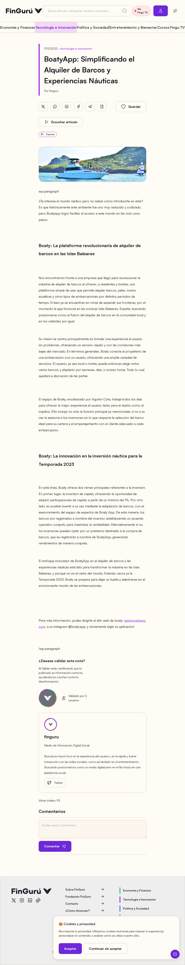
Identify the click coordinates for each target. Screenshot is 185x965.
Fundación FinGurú (78, 896)
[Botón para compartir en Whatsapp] (54, 106)
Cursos (163, 27)
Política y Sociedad (93, 27)
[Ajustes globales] (175, 11)
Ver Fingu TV (142, 11)
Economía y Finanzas (17, 27)
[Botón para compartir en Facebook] (78, 106)
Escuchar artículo (64, 122)
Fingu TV (177, 27)
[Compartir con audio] (101, 106)
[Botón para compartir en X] (43, 106)
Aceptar (70, 949)
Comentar (52, 846)
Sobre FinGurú (75, 889)
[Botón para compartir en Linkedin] (66, 106)
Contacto (71, 903)
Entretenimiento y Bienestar (133, 27)
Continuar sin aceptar (105, 949)
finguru (53, 91)
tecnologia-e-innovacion (76, 48)
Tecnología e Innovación (55, 27)
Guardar (134, 107)
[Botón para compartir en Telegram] (90, 106)
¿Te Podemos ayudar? (175, 954)
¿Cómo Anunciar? (77, 910)
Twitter (58, 783)
